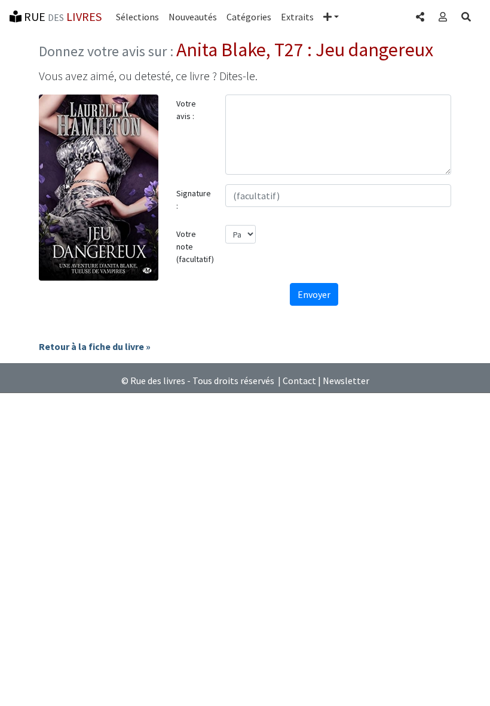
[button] (331, 17)
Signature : (193, 199)
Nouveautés (193, 17)
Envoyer (314, 294)
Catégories (248, 17)
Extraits (297, 17)
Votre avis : (186, 109)
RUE (62, 16)
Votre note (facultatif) (195, 246)
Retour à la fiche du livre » (95, 346)
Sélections (137, 17)
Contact (299, 381)
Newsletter (346, 381)
